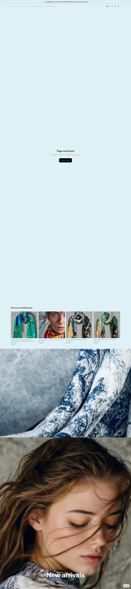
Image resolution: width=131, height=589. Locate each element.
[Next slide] (35, 324)
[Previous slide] (13, 324)
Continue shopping (65, 160)
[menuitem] (55, 6)
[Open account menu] (115, 6)
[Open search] (112, 6)
